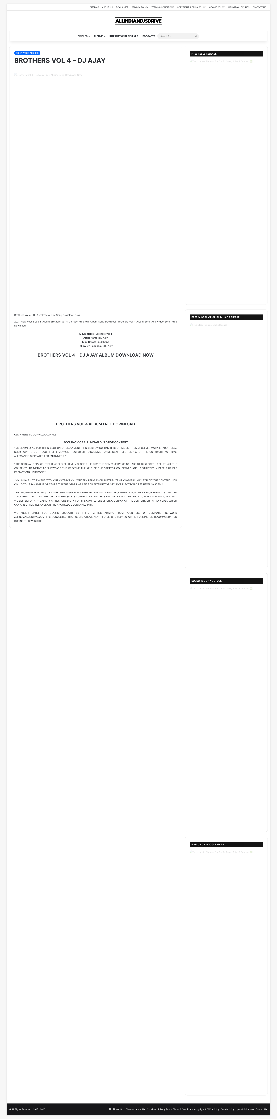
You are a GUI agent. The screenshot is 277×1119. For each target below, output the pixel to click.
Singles (83, 36)
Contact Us (259, 7)
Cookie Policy (217, 7)
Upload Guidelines (238, 7)
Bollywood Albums (27, 53)
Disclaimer (122, 7)
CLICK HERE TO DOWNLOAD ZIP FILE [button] (35, 434)
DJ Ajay (103, 337)
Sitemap (94, 7)
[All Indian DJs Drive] (138, 21)
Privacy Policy (140, 7)
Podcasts (149, 36)
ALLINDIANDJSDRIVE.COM (29, 516)
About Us (107, 7)
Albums (98, 36)
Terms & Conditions (162, 7)
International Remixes (123, 36)
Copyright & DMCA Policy (191, 7)
